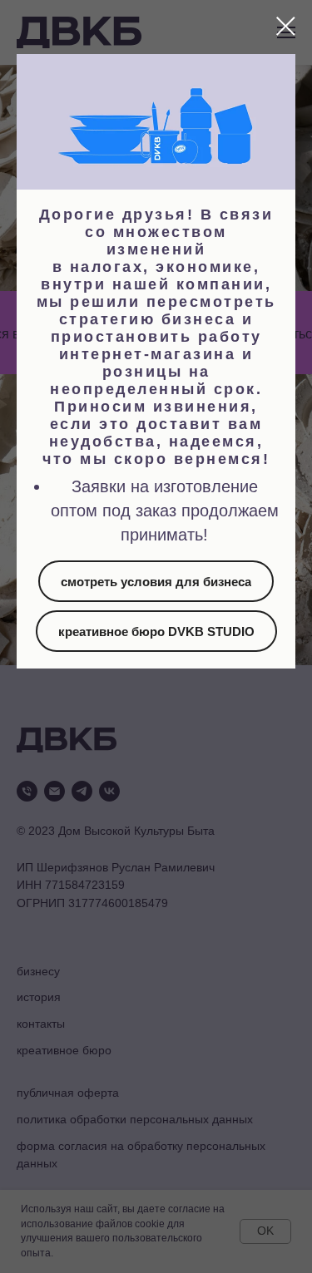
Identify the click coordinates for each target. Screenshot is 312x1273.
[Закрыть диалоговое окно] (286, 26)
